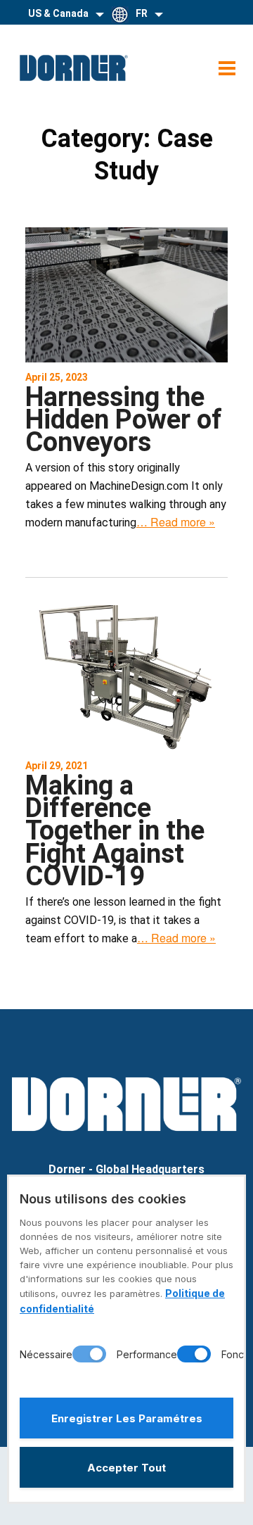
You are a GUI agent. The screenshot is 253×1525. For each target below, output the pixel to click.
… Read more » (175, 522)
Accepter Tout (126, 1467)
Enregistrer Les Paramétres (126, 1418)
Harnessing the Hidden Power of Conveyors (123, 419)
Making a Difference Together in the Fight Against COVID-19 (115, 831)
